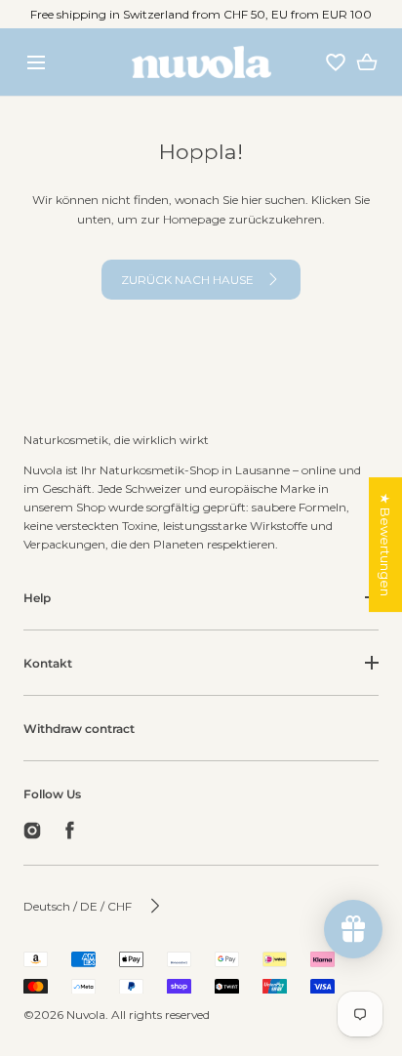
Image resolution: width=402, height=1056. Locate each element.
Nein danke (201, 1011)
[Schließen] (201, 528)
